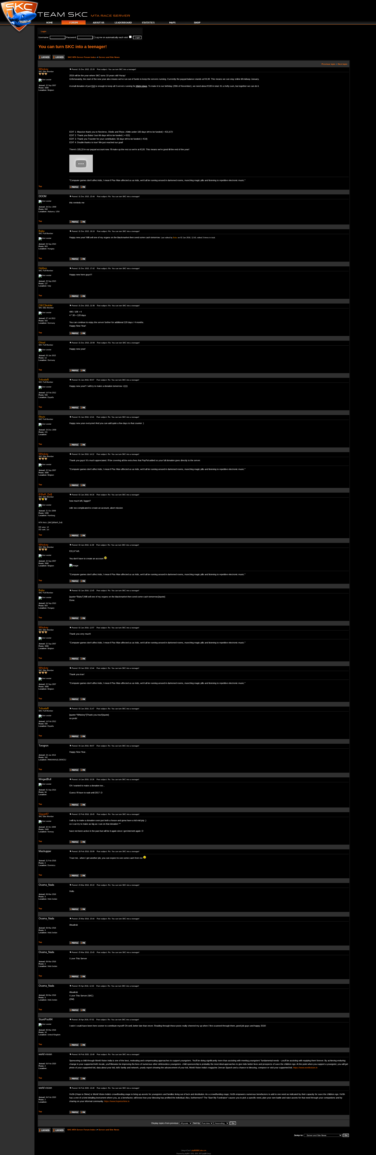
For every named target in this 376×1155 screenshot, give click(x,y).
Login (43, 31)
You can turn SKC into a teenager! (72, 46)
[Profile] (74, 187)
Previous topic (328, 64)
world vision (45, 1054)
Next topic (342, 64)
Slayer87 (44, 814)
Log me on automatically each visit (111, 37)
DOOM (42, 196)
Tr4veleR (44, 379)
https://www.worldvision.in (305, 1067)
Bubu (41, 231)
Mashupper (45, 851)
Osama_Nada (46, 884)
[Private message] (83, 187)
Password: (71, 37)
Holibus (43, 268)
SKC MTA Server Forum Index (82, 57)
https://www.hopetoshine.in (116, 1101)
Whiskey (43, 69)
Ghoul (42, 342)
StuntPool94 (45, 1019)
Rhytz (42, 416)
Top (40, 186)
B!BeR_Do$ (45, 494)
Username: (43, 37)
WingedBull (45, 779)
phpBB (186, 1154)
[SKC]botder (45, 305)
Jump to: (298, 1135)
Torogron (43, 745)
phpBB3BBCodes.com (199, 1150)
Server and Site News (109, 57)
